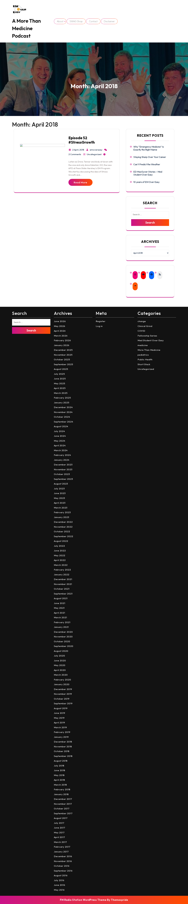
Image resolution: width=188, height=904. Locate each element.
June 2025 (60, 378)
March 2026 (61, 335)
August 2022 (61, 541)
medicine (143, 345)
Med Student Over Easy (151, 340)
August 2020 (61, 651)
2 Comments (74, 154)
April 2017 (59, 837)
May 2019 (59, 717)
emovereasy (96, 149)
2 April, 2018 (78, 149)
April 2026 (60, 330)
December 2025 (63, 350)
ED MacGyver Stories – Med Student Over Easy (147, 173)
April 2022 (60, 560)
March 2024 (61, 450)
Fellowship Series (147, 335)
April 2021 (59, 612)
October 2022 (62, 531)
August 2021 (61, 598)
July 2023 (59, 488)
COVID (141, 330)
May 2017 (59, 832)
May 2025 (59, 383)
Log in (99, 326)
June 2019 (59, 713)
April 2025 (60, 388)
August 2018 (61, 760)
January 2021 (61, 627)
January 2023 (61, 517)
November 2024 (63, 412)
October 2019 (61, 698)
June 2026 (60, 321)
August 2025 (61, 369)
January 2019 (61, 737)
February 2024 (62, 455)
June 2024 (60, 436)
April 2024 (60, 445)
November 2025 (63, 354)
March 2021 (60, 617)
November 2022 (63, 526)
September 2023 (63, 479)
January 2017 (61, 851)
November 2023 (63, 469)
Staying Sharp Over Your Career (149, 157)
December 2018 (63, 741)
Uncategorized (94, 154)
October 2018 (61, 751)
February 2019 (62, 732)
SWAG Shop (76, 21)
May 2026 (59, 326)
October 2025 (62, 359)
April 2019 (59, 722)
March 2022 (61, 565)
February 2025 (62, 397)
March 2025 (61, 393)
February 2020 (62, 679)
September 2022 (63, 536)
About (60, 21)
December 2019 (63, 689)
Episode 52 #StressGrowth (81, 140)
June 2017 (59, 827)
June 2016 (59, 885)
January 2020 (61, 684)
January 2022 (61, 574)
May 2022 (59, 555)
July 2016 (59, 880)
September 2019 (63, 703)
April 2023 (60, 502)
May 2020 (59, 665)
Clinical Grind (145, 326)
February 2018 (62, 789)
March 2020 (61, 674)
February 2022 (62, 569)
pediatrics (143, 354)
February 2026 (62, 340)
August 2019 (61, 708)
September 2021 (63, 593)
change (142, 321)
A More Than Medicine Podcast (26, 28)
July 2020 (59, 655)
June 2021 (59, 603)
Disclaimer (109, 21)
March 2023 (60, 507)
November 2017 (63, 803)
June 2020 (60, 660)
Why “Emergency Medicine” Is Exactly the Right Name (148, 148)
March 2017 (60, 842)
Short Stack (144, 364)
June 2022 (60, 550)
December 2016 (63, 856)
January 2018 (61, 794)
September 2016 (63, 870)
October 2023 (62, 474)
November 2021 (63, 584)
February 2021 (62, 622)
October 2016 (61, 865)
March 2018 (60, 784)
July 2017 (59, 823)
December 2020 (63, 631)
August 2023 (61, 483)
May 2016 (59, 889)
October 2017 (61, 808)
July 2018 (59, 765)
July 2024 (59, 431)
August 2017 (61, 818)
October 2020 (62, 641)
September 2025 (63, 364)
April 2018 (59, 779)
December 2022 (63, 521)
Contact (93, 21)
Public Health (145, 359)
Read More (80, 182)
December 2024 (63, 407)
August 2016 (61, 875)
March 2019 (60, 727)
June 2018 (59, 770)
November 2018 (63, 746)
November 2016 (63, 861)
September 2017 (63, 813)
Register (100, 321)
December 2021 (63, 579)
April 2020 (60, 670)
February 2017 (62, 846)
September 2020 (63, 646)
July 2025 (59, 373)
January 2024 (61, 459)
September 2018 (63, 756)
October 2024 (62, 416)
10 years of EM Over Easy (146, 182)
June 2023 (60, 493)
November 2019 (63, 693)
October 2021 (61, 588)
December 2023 (63, 464)
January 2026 (61, 345)
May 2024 (59, 440)
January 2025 (61, 402)
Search (150, 222)
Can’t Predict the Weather (146, 164)
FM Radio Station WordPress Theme (83, 899)
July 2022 (59, 545)
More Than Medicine (149, 350)
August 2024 (61, 426)
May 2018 (59, 775)
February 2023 (62, 512)
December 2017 (63, 799)
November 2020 (63, 636)
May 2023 (59, 498)
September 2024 (63, 421)
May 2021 (59, 607)
